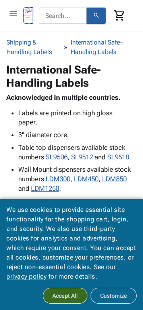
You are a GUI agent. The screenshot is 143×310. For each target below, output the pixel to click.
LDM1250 (45, 188)
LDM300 (58, 179)
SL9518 (118, 157)
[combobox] (62, 16)
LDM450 (86, 179)
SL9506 (57, 157)
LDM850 (114, 179)
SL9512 (82, 157)
